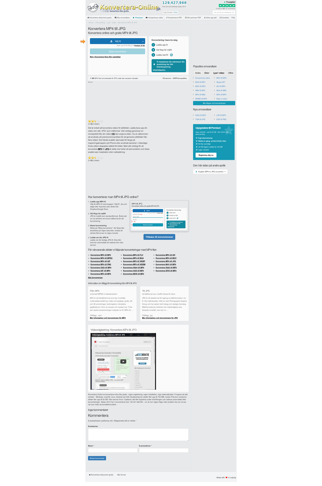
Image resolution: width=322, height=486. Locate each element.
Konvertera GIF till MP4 (100, 270)
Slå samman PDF (194, 18)
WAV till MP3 (200, 90)
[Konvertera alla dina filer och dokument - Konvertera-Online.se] (123, 7)
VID (113, 133)
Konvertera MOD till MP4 (133, 274)
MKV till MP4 (221, 78)
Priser (175, 12)
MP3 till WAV (200, 94)
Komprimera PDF (175, 18)
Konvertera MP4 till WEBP (134, 261)
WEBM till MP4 (201, 98)
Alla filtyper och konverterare (214, 103)
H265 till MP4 (200, 115)
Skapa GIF (220, 82)
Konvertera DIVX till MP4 (166, 270)
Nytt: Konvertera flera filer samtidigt (105, 57)
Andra (197, 72)
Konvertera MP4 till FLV (133, 255)
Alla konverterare (95, 277)
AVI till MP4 (220, 86)
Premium (139, 18)
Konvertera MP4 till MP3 (101, 255)
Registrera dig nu (206, 155)
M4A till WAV (221, 90)
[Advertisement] (279, 17)
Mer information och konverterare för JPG (160, 318)
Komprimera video (155, 18)
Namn (91, 445)
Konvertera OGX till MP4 (133, 270)
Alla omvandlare (123, 18)
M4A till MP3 (200, 82)
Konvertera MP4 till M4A (133, 258)
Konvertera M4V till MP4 (166, 264)
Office (230, 72)
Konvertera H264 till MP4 (133, 267)
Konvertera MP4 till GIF (100, 261)
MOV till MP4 (200, 86)
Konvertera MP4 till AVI (165, 255)
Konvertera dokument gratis (100, 18)
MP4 (100, 149)
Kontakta (225, 18)
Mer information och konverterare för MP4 (108, 318)
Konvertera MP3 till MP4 (101, 274)
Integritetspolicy (159, 70)
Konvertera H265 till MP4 (166, 267)
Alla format (121, 474)
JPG (107, 149)
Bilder (206, 72)
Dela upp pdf (211, 18)
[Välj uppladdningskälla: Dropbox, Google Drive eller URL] (143, 41)
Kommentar (93, 426)
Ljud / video (218, 73)
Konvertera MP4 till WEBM (134, 264)
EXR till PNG (221, 119)
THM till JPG (200, 119)
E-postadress (145, 445)
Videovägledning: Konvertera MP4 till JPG (108, 335)
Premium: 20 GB (139, 45)
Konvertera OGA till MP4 (101, 267)
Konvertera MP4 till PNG (101, 264)
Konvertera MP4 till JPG (166, 261)
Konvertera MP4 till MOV (166, 258)
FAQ (233, 18)
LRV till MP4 (221, 115)
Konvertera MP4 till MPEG (101, 258)
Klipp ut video (221, 98)
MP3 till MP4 (221, 94)
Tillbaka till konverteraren (159, 237)
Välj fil (117, 41)
